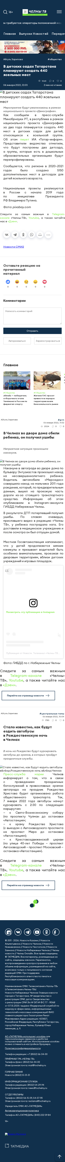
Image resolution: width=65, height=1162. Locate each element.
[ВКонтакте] (6, 234)
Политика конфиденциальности (23, 1048)
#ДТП (61, 419)
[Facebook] (56, 932)
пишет (24, 139)
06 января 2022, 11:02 (54, 422)
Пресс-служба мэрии (23, 774)
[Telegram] (15, 234)
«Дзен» (12, 221)
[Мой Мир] (40, 234)
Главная (10, 33)
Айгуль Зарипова (13, 59)
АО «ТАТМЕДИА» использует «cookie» (25, 1036)
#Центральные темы (52, 713)
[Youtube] (37, 932)
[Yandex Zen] (8, 932)
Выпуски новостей (33, 33)
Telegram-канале (26, 675)
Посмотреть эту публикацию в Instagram (30, 612)
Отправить (32, 330)
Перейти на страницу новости (25, 695)
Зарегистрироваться (48, 340)
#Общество (55, 59)
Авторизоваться (17, 341)
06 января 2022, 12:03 (15, 85)
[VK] (18, 932)
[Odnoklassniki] (46, 932)
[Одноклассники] (23, 234)
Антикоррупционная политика (22, 1110)
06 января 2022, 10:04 (53, 716)
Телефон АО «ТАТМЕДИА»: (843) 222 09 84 (28, 1115)
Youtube (33, 217)
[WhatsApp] (31, 234)
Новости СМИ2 (13, 246)
